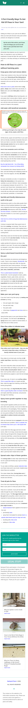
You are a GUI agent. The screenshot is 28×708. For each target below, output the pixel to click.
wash (10, 512)
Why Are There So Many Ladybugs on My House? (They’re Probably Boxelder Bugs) (12, 663)
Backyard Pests (11, 681)
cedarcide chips (22, 466)
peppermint (14, 310)
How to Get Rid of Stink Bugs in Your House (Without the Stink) (14, 636)
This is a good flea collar (7, 381)
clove (21, 310)
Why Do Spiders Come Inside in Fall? (13, 610)
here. (2, 29)
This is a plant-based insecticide (9, 273)
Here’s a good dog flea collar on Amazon (12, 390)
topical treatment (7, 507)
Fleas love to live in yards (7, 86)
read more (7, 613)
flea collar (12, 522)
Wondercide (21, 261)
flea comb (14, 520)
